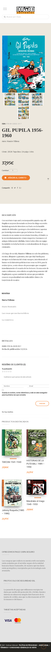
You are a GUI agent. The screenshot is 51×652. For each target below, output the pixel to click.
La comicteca (7, 320)
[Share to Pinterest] (12, 188)
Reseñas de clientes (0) (14, 364)
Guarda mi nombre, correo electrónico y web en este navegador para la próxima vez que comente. (24, 394)
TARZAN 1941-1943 (11, 462)
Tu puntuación (7, 369)
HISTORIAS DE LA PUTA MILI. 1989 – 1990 (35, 463)
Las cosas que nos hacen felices (15, 313)
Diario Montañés (9, 307)
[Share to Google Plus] (20, 188)
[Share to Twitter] (15, 188)
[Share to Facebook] (17, 188)
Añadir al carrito (17, 178)
